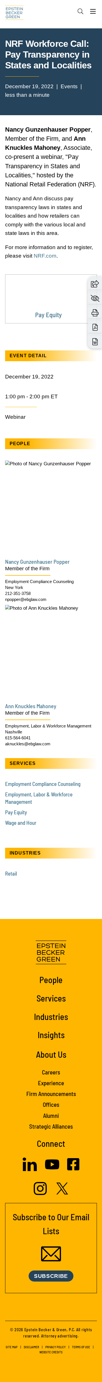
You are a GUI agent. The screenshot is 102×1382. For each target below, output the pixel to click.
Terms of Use (81, 1347)
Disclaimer (31, 1347)
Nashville (13, 731)
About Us (51, 1054)
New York (14, 587)
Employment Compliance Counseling (39, 581)
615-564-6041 (18, 737)
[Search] (80, 11)
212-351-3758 (18, 593)
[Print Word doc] (95, 341)
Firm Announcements (51, 1093)
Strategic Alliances (51, 1126)
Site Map (12, 1347)
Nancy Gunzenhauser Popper (37, 561)
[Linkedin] (30, 1169)
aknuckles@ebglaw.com (27, 743)
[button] (95, 283)
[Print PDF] (95, 327)
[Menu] (93, 13)
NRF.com (45, 256)
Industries (51, 1016)
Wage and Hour (20, 822)
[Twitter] (62, 1193)
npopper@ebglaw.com (25, 599)
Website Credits (51, 1352)
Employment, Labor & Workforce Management (48, 725)
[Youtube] (52, 1170)
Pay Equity (16, 812)
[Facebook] (73, 1168)
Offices (51, 1104)
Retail (11, 873)
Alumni (51, 1115)
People (51, 980)
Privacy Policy (55, 1347)
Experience (51, 1082)
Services (51, 998)
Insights (51, 1035)
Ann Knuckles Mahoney (30, 705)
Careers (51, 1072)
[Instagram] (41, 1193)
